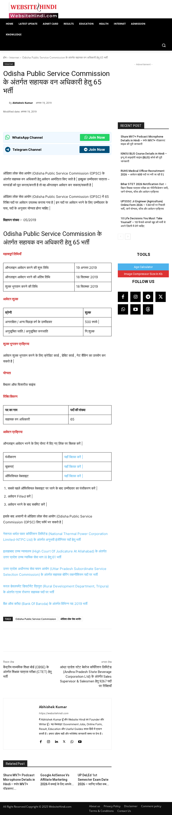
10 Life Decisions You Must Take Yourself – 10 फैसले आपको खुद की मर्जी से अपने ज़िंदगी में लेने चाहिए (143, 222)
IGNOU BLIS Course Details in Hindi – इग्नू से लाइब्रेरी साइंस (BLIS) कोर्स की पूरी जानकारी (144, 157)
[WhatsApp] (36, 120)
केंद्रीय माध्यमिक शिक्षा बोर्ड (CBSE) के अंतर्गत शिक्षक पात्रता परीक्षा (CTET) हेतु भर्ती (27, 672)
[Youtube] (80, 740)
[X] (57, 120)
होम (4, 57)
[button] (163, 45)
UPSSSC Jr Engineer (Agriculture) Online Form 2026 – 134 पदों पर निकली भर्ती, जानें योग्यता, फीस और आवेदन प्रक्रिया (143, 205)
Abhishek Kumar (23, 102)
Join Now (97, 137)
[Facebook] (46, 120)
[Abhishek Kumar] (6, 103)
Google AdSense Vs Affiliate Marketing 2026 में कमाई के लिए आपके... (57, 779)
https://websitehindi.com (54, 713)
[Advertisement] (143, 89)
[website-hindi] (33, 10)
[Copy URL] (67, 120)
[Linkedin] (56, 740)
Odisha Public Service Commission (35, 619)
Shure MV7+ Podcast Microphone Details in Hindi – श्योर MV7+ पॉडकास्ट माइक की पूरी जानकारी (143, 140)
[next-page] (128, 236)
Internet (14, 57)
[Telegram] (148, 297)
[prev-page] (120, 236)
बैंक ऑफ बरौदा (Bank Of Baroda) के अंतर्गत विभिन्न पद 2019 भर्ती (45, 604)
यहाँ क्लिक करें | (73, 457)
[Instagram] (48, 740)
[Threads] (148, 309)
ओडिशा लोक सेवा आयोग (70, 619)
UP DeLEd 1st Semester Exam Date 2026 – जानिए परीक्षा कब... (93, 779)
